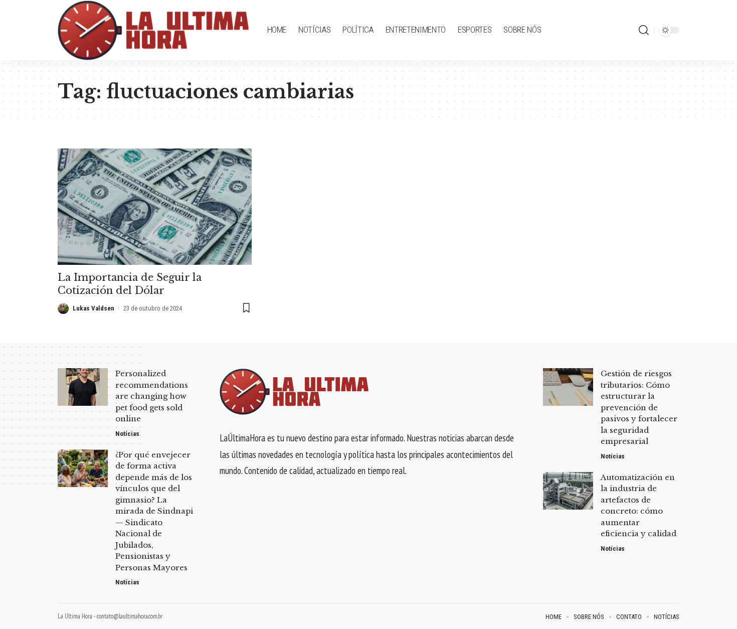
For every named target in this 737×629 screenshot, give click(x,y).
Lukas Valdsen (93, 308)
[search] (644, 30)
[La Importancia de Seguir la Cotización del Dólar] (155, 206)
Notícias (127, 433)
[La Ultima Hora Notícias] (154, 30)
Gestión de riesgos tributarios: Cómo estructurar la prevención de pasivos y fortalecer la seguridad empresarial (639, 407)
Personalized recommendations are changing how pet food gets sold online (151, 396)
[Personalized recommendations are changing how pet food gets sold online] (83, 387)
